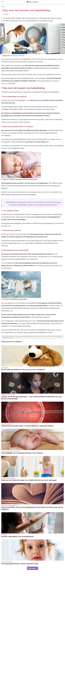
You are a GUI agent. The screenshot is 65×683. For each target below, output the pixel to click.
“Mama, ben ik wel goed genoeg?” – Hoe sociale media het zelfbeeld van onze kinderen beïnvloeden (31, 398)
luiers (49, 256)
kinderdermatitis (15, 192)
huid (47, 142)
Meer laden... (32, 568)
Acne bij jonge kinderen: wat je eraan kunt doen (19, 564)
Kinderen (3, 534)
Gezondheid (4, 367)
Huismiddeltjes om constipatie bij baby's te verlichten (22, 453)
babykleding (39, 100)
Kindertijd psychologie (8, 395)
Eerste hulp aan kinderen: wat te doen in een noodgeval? (23, 369)
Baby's (3, 6)
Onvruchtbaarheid (6, 424)
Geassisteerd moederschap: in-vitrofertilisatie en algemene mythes (27, 426)
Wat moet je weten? (7, 562)
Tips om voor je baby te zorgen (10, 451)
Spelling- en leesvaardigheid (9, 505)
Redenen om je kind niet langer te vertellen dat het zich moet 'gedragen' (29, 480)
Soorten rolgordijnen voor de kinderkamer (17, 536)
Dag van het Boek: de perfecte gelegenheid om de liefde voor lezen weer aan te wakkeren (32, 508)
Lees (22, 243)
